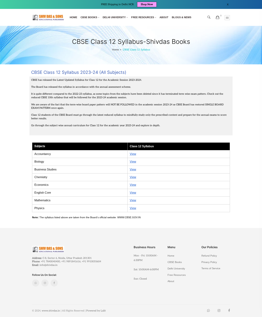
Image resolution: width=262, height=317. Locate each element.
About (164, 17)
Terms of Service (210, 268)
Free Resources (142, 17)
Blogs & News (181, 17)
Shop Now (147, 4)
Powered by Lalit (96, 310)
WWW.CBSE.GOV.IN (129, 217)
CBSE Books (89, 17)
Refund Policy (209, 255)
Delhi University (114, 17)
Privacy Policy (209, 262)
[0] (217, 17)
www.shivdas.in (51, 310)
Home (73, 17)
